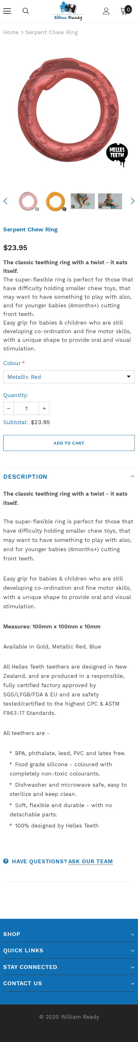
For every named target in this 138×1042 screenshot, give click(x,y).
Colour (14, 363)
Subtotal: (15, 422)
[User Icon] (106, 11)
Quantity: (15, 395)
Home (11, 32)
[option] (69, 110)
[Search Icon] (25, 11)
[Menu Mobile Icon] (7, 11)
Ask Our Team (90, 861)
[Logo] (68, 10)
